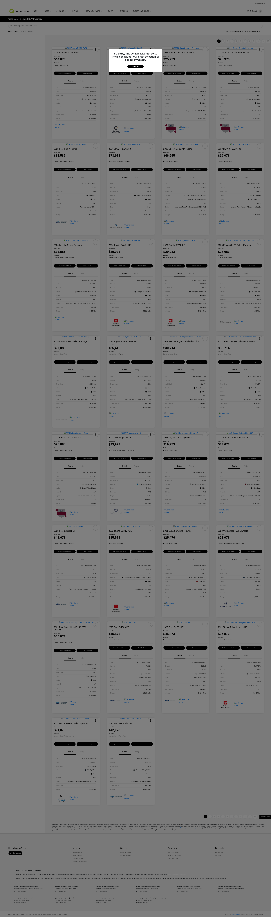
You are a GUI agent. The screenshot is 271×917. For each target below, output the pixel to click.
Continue (135, 66)
